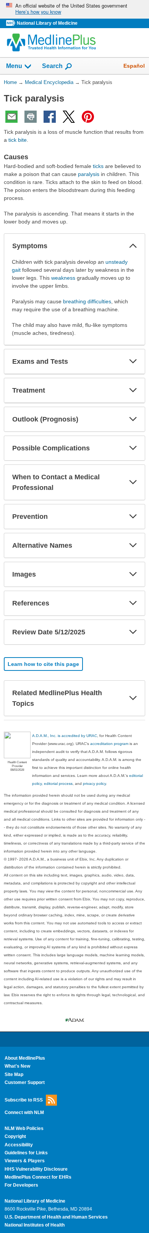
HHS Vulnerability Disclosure (36, 1169)
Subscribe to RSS (24, 1100)
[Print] (30, 116)
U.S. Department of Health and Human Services (56, 1217)
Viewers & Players (25, 1160)
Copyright (15, 1136)
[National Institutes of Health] (11, 23)
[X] (68, 116)
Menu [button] (14, 66)
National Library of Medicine (47, 23)
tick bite (17, 140)
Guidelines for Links (26, 1152)
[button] (133, 246)
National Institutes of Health (35, 1225)
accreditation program (109, 744)
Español (134, 66)
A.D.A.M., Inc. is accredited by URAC (64, 736)
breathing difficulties (87, 301)
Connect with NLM (24, 1112)
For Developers (21, 1185)
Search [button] (52, 65)
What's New (17, 1066)
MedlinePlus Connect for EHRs (38, 1177)
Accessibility (19, 1144)
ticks (98, 166)
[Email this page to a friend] (11, 116)
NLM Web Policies (24, 1128)
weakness (63, 278)
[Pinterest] (88, 116)
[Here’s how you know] (74, 9)
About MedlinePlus (25, 1058)
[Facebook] (49, 116)
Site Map (14, 1074)
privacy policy (94, 783)
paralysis (88, 174)
